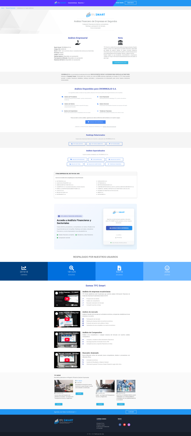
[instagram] (129, 424)
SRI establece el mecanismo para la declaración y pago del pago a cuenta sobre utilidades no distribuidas (63, 386)
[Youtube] (124, 424)
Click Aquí (131, 412)
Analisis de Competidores (95, 164)
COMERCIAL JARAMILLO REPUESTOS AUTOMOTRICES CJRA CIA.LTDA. (114, 188)
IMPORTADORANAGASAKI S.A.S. (105, 185)
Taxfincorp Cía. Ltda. (99, 434)
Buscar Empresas (10, 8)
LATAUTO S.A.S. (60, 190)
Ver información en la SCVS (120, 62)
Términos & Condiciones (103, 426)
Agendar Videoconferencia (96, 122)
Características (72, 3)
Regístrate (131, 2)
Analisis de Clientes (115, 159)
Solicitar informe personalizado (109, 126)
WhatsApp (119, 237)
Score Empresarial (97, 159)
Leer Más (59, 393)
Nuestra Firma (100, 423)
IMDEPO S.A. (100, 192)
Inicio (2, 8)
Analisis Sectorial (76, 164)
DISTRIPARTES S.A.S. (61, 181)
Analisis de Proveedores (78, 159)
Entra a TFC (121, 403)
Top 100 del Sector (78, 143)
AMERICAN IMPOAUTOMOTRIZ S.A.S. (65, 185)
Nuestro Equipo (101, 425)
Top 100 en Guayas (115, 143)
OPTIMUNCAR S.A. (102, 183)
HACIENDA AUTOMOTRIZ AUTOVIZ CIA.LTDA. (108, 190)
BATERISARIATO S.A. (61, 194)
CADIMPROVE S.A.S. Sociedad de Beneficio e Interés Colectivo (71, 186)
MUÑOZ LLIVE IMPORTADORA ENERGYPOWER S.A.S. (68, 188)
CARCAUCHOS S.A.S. (102, 181)
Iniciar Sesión (119, 2)
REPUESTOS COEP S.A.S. (62, 192)
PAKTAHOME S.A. (102, 194)
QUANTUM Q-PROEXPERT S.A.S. (64, 183)
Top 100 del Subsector (97, 143)
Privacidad (99, 428)
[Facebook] (120, 424)
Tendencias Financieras (115, 164)
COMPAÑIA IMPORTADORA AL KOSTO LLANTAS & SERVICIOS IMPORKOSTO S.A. (116, 186)
